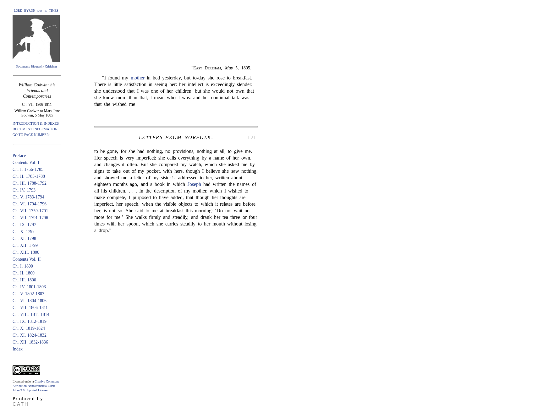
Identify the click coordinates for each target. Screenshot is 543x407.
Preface (19, 155)
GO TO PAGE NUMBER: (31, 135)
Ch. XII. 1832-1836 (30, 342)
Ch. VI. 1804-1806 (30, 300)
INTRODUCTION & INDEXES (36, 123)
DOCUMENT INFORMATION (35, 129)
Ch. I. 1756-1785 (28, 169)
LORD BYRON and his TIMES (36, 10)
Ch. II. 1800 (24, 273)
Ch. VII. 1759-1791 (30, 211)
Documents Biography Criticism (36, 66)
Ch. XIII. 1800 (26, 252)
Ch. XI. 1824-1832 (30, 335)
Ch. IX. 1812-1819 (30, 321)
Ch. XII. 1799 (25, 245)
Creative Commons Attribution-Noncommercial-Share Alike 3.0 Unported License (36, 386)
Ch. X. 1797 (24, 231)
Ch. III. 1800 (24, 280)
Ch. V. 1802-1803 (28, 293)
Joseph (194, 184)
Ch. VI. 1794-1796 (30, 204)
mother (138, 77)
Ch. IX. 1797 (24, 224)
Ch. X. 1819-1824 (29, 328)
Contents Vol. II (27, 259)
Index (18, 349)
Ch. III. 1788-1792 (30, 183)
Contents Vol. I (26, 162)
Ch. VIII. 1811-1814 (31, 314)
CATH (21, 404)
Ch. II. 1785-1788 (29, 176)
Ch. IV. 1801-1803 (29, 287)
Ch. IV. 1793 (24, 190)
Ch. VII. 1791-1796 (30, 217)
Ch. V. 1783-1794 (28, 197)
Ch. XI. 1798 (24, 238)
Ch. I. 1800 (23, 266)
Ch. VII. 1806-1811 (30, 307)
